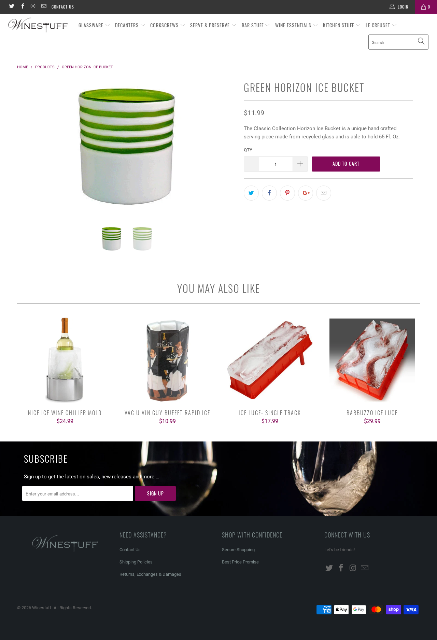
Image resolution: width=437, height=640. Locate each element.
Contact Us (63, 7)
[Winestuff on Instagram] (33, 6)
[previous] (29, 151)
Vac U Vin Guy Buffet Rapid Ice (167, 360)
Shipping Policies (136, 561)
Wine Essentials (294, 25)
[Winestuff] (38, 25)
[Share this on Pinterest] (287, 193)
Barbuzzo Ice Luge (372, 360)
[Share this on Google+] (305, 193)
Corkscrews (165, 25)
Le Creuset (379, 25)
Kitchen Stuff (339, 25)
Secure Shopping (238, 549)
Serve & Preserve (210, 25)
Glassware (92, 25)
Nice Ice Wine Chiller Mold (65, 360)
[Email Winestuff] (43, 6)
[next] (225, 151)
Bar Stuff (253, 25)
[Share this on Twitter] (251, 193)
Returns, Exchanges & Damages (150, 574)
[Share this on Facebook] (269, 193)
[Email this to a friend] (323, 193)
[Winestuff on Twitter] (11, 6)
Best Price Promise (240, 561)
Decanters (127, 25)
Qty (248, 149)
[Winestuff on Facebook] (22, 6)
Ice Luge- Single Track (270, 360)
